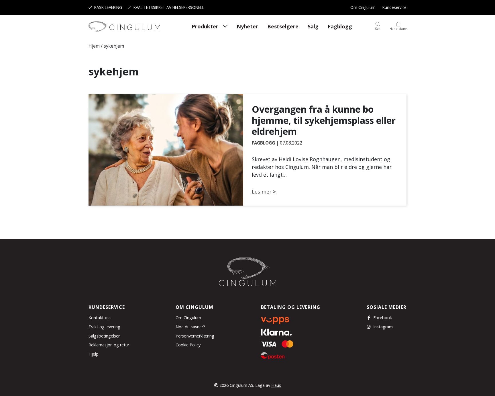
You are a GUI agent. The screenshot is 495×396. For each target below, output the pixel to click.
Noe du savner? (190, 326)
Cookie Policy (188, 345)
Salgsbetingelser (104, 336)
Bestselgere (282, 26)
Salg (313, 26)
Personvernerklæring (195, 336)
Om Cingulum (363, 7)
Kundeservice (394, 7)
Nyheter (247, 26)
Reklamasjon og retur (109, 345)
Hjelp (94, 354)
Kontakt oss (100, 317)
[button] (377, 26)
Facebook (382, 317)
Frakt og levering (104, 326)
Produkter (205, 26)
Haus (276, 385)
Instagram (383, 326)
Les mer (262, 191)
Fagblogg (340, 26)
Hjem (94, 46)
